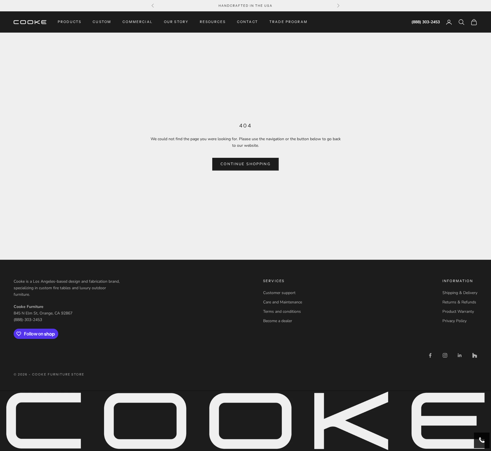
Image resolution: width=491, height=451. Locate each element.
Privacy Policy (454, 321)
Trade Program (288, 22)
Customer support (279, 292)
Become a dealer (277, 321)
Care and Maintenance (282, 302)
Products (69, 22)
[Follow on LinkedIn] (460, 355)
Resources (212, 22)
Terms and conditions (282, 311)
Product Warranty (458, 311)
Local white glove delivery (245, 6)
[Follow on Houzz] (474, 355)
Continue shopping (245, 164)
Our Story (176, 22)
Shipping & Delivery (459, 292)
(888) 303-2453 (425, 22)
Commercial (137, 22)
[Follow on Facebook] (430, 355)
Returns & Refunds (459, 302)
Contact (247, 22)
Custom (102, 22)
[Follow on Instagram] (445, 355)
